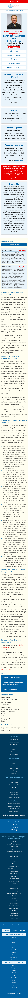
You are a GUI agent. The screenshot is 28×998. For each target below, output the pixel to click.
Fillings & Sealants (14, 866)
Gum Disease (14, 871)
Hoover (14, 975)
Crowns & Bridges (14, 854)
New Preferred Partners (14, 797)
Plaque (14, 898)
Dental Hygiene (14, 768)
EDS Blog (14, 761)
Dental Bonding (14, 856)
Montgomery (14, 957)
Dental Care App (14, 790)
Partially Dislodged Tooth (14, 893)
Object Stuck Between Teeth (14, 886)
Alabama (6, 930)
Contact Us (14, 747)
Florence (14, 947)
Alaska (15, 930)
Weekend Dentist (14, 785)
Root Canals (14, 901)
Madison (14, 952)
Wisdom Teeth (14, 918)
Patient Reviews (14, 754)
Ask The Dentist (14, 739)
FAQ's (14, 763)
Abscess (14, 841)
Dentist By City (14, 792)
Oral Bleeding (14, 888)
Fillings (14, 864)
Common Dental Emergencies (14, 851)
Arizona (22, 930)
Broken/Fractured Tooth (14, 844)
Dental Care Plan (14, 742)
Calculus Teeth (14, 846)
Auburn (14, 937)
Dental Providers (14, 780)
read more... (19, 160)
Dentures (14, 773)
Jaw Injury (14, 876)
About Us (14, 749)
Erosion (14, 861)
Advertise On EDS (14, 808)
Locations (10, 10)
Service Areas (14, 782)
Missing (14, 883)
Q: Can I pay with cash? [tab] (9, 689)
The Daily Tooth (14, 744)
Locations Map (14, 794)
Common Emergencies (14, 771)
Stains (14, 910)
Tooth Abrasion (14, 913)
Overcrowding (14, 891)
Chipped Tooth (14, 849)
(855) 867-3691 (6, 670)
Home (6, 10)
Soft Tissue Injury (14, 908)
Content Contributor (14, 811)
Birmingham (14, 940)
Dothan (14, 945)
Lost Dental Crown (14, 878)
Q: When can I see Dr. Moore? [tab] (11, 677)
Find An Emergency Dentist (14, 935)
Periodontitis (14, 896)
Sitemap (14, 787)
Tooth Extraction (14, 915)
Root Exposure (14, 903)
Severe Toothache (14, 906)
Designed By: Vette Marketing (14, 993)
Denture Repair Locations (14, 962)
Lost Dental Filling (14, 881)
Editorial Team (14, 752)
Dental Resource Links (14, 766)
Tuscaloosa (14, 960)
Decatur (14, 942)
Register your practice (14, 804)
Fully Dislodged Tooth (14, 869)
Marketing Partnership (14, 806)
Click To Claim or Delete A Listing (14, 815)
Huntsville (14, 950)
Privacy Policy (14, 996)
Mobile (14, 955)
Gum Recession (14, 873)
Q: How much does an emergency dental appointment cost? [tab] (12, 683)
